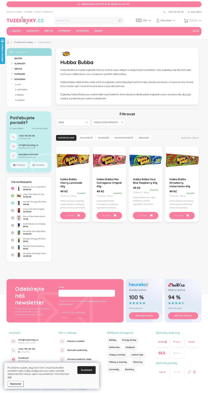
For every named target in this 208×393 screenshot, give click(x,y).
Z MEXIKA (19, 95)
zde (9, 377)
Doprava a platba (14, 12)
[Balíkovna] (177, 353)
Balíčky (112, 340)
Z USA (18, 84)
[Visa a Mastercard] (162, 372)
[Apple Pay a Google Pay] (177, 372)
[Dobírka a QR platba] (192, 372)
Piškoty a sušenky (118, 362)
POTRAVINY (19, 74)
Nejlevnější (86, 138)
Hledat (120, 20)
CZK (145, 20)
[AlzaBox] (162, 342)
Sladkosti (130, 347)
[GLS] (162, 353)
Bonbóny (129, 369)
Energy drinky (129, 340)
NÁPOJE (18, 69)
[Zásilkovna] (177, 342)
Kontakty (28, 12)
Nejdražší (103, 138)
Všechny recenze (144, 315)
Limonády (114, 369)
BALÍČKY (18, 58)
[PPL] (192, 342)
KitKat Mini (114, 347)
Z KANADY (20, 100)
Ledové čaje (137, 354)
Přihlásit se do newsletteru (73, 312)
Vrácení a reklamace (43, 12)
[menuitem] (15, 31)
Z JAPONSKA (21, 89)
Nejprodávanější (124, 138)
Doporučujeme (66, 138)
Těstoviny (137, 362)
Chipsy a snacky (117, 354)
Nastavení (15, 383)
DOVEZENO (19, 79)
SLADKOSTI (19, 63)
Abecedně (144, 138)
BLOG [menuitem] (196, 30)
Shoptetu (83, 389)
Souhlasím (86, 370)
